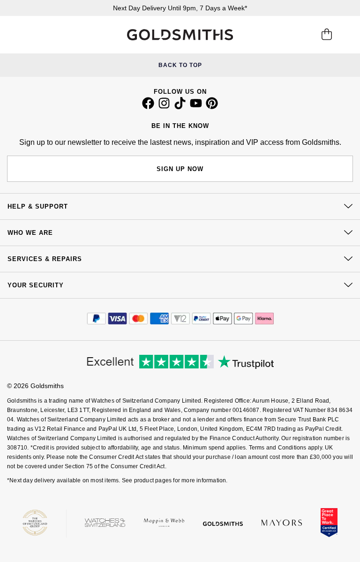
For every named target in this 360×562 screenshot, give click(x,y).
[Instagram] (164, 107)
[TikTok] (180, 107)
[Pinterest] (212, 107)
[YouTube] (196, 107)
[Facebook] (148, 107)
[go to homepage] (179, 34)
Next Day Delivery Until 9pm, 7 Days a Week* (180, 8)
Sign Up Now (180, 168)
